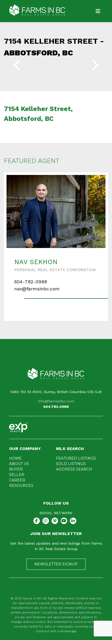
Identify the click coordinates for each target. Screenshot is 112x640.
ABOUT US (19, 463)
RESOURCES (21, 485)
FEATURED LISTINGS (76, 458)
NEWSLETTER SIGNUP (56, 564)
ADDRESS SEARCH (74, 469)
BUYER (16, 469)
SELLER (16, 474)
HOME (15, 458)
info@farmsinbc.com (56, 401)
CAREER (17, 480)
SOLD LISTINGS (71, 463)
